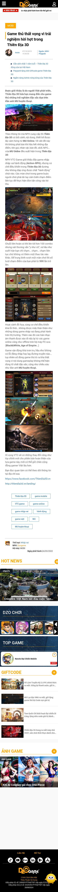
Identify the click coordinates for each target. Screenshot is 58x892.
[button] (55, 631)
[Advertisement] (29, 819)
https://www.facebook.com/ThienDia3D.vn (27, 478)
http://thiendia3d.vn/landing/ (20, 483)
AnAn (17, 53)
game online (38, 504)
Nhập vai (25, 542)
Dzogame (22, 545)
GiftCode (11, 672)
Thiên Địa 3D (20, 496)
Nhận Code (40, 684)
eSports (6, 571)
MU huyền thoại (22, 527)
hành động (42, 511)
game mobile (41, 496)
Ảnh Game (12, 751)
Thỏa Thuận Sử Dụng (29, 880)
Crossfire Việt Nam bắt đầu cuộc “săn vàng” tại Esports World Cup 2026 (27, 599)
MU (34, 519)
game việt (19, 519)
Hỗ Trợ (37, 853)
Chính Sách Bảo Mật (29, 877)
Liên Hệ (21, 853)
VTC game (19, 504)
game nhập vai (21, 511)
